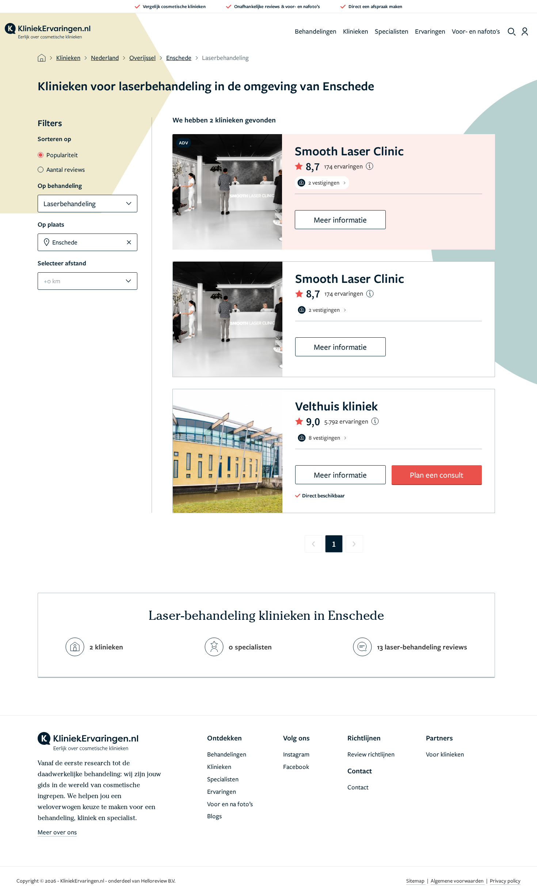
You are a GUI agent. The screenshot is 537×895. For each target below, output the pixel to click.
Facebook (296, 766)
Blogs (214, 816)
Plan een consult (436, 475)
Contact (358, 787)
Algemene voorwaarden (458, 880)
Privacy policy (505, 880)
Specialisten (391, 31)
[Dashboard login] (525, 31)
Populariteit (62, 155)
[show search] (512, 32)
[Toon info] (369, 166)
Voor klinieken (445, 754)
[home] (47, 31)
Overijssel (142, 57)
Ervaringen (430, 31)
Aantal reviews (65, 169)
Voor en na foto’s (230, 804)
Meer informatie (340, 220)
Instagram (296, 754)
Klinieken (355, 31)
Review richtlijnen (371, 754)
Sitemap (416, 880)
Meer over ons (57, 832)
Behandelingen (315, 31)
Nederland (105, 57)
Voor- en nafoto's (476, 31)
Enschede (178, 57)
